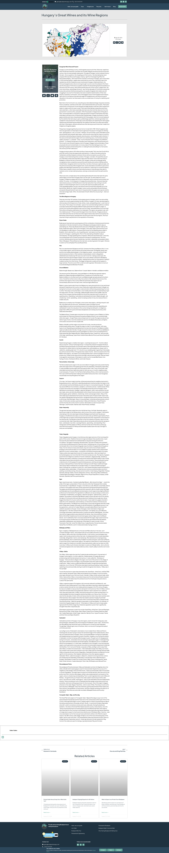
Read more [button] (114, 79)
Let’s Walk (74, 809)
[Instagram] (126, 2)
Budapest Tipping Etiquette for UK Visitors (83, 781)
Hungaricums (90, 6)
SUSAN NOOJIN (119, 81)
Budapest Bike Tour (76, 812)
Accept (103, 850)
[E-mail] (3, 737)
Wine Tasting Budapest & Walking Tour (108, 812)
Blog (114, 6)
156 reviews (119, 68)
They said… (99, 6)
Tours (83, 6)
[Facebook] (123, 2)
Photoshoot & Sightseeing (78, 815)
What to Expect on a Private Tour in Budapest (113, 781)
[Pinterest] (121, 2)
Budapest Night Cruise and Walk (107, 809)
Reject (110, 850)
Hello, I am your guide (73, 6)
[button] (114, 42)
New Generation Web (62, 832)
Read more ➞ (47, 794)
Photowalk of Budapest (104, 807)
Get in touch (108, 6)
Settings (119, 850)
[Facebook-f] (81, 826)
